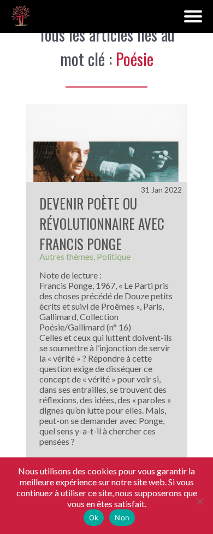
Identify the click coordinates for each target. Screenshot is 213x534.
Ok (94, 517)
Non (122, 517)
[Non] (199, 501)
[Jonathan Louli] (20, 16)
